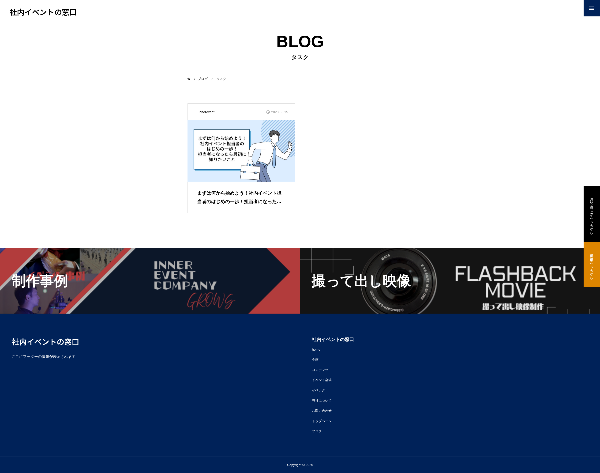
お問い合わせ (322, 410)
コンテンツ (320, 370)
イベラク (318, 390)
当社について (322, 400)
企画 (315, 359)
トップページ (322, 421)
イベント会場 (322, 380)
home (316, 349)
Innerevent (206, 112)
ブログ (317, 431)
